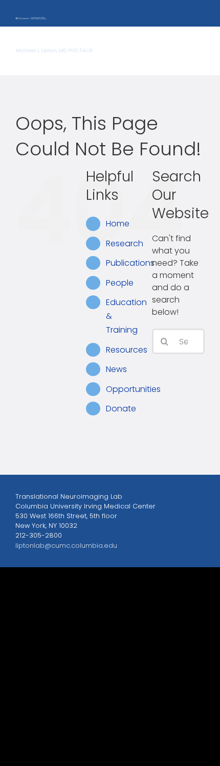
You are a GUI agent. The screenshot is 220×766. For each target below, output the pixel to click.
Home (117, 223)
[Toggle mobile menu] (199, 59)
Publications (130, 263)
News (116, 369)
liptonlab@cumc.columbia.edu (66, 545)
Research (124, 243)
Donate (121, 408)
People (120, 283)
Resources (126, 350)
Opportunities (133, 389)
